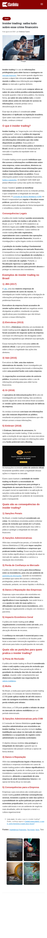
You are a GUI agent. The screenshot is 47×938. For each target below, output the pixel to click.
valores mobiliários (9, 681)
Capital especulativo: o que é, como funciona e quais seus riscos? (25, 822)
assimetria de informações (11, 576)
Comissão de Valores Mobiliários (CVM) (27, 196)
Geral (6, 19)
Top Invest (31, 830)
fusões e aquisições (9, 180)
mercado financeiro (9, 75)
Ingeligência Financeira (17, 830)
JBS (5, 289)
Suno (37, 830)
